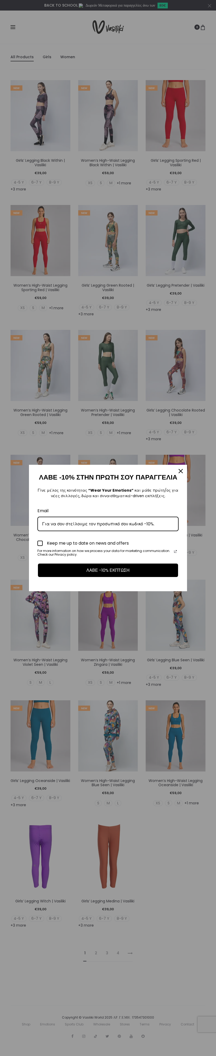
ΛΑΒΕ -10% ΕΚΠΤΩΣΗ (108, 570)
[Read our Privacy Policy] (175, 551)
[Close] (180, 471)
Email (42, 511)
